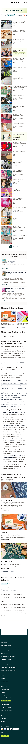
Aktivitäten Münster (6, 613)
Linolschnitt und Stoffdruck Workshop (13, 455)
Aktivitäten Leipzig (19, 604)
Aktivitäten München (19, 594)
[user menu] (24, 2)
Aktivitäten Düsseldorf (7, 604)
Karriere (3, 721)
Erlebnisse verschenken (6, 645)
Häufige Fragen (4, 681)
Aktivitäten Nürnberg (19, 607)
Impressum (3, 692)
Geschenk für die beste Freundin (8, 667)
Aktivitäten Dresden (6, 610)
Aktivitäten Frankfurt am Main (7, 600)
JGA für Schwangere (6, 659)
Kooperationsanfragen (6, 710)
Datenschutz (4, 686)
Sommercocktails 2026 (6, 650)
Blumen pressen (5, 653)
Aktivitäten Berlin (5, 594)
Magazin (3, 678)
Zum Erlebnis (5, 268)
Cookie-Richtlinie (5, 689)
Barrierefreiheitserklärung (7, 697)
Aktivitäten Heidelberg (20, 613)
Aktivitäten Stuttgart (19, 600)
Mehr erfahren (5, 510)
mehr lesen (23, 282)
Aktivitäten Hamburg (19, 597)
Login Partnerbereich (6, 707)
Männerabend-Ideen (6, 664)
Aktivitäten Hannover (6, 607)
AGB (2, 684)
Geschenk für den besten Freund (8, 670)
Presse (2, 715)
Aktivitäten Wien (5, 615)
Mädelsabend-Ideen (5, 662)
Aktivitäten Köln (5, 597)
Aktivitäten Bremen (19, 610)
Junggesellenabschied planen (8, 656)
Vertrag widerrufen (6, 700)
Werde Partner (4, 713)
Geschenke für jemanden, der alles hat (10, 648)
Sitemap (3, 695)
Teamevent (3, 718)
